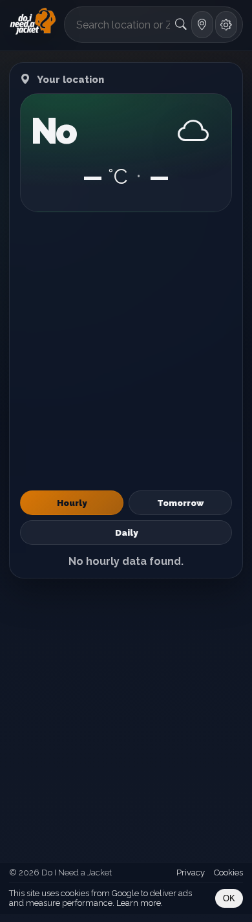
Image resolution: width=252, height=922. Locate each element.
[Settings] (226, 24)
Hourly (72, 503)
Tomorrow (180, 503)
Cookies (228, 872)
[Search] (181, 24)
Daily (126, 532)
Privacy (190, 872)
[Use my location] (202, 24)
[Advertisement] (126, 351)
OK (229, 898)
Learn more (138, 903)
